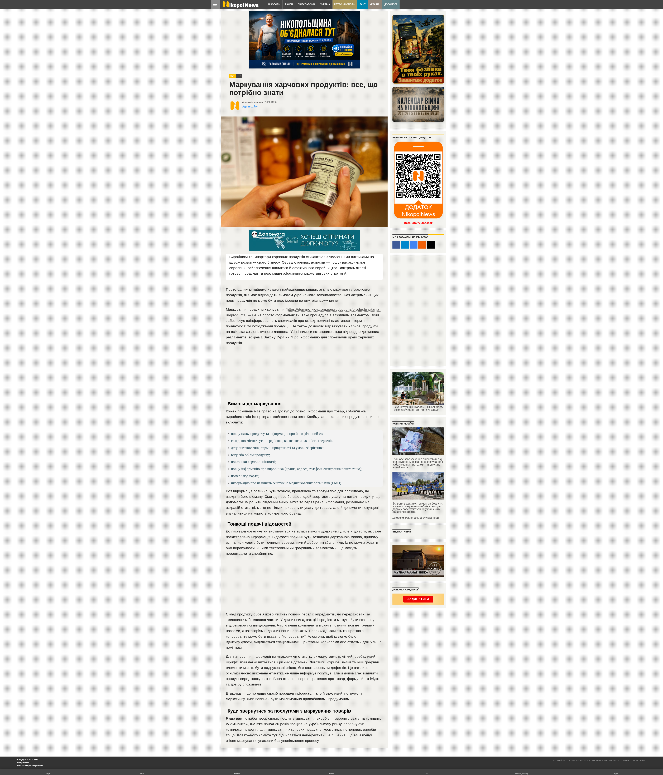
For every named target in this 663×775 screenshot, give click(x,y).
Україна (325, 4)
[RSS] (422, 245)
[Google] (413, 245)
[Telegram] (405, 245)
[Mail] (431, 245)
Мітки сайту (639, 760)
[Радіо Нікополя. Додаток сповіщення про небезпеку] (418, 49)
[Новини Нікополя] (240, 7)
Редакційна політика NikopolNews (571, 760)
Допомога (390, 4)
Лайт (362, 4)
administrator (256, 102)
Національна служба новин (422, 517)
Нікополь (274, 4)
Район (289, 4)
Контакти (614, 760)
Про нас (626, 760)
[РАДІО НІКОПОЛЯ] (418, 104)
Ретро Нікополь (344, 4)
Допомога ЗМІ (599, 760)
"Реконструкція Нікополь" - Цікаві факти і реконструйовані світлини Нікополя (417, 408)
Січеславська (306, 4)
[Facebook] (396, 245)
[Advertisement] (304, 375)
